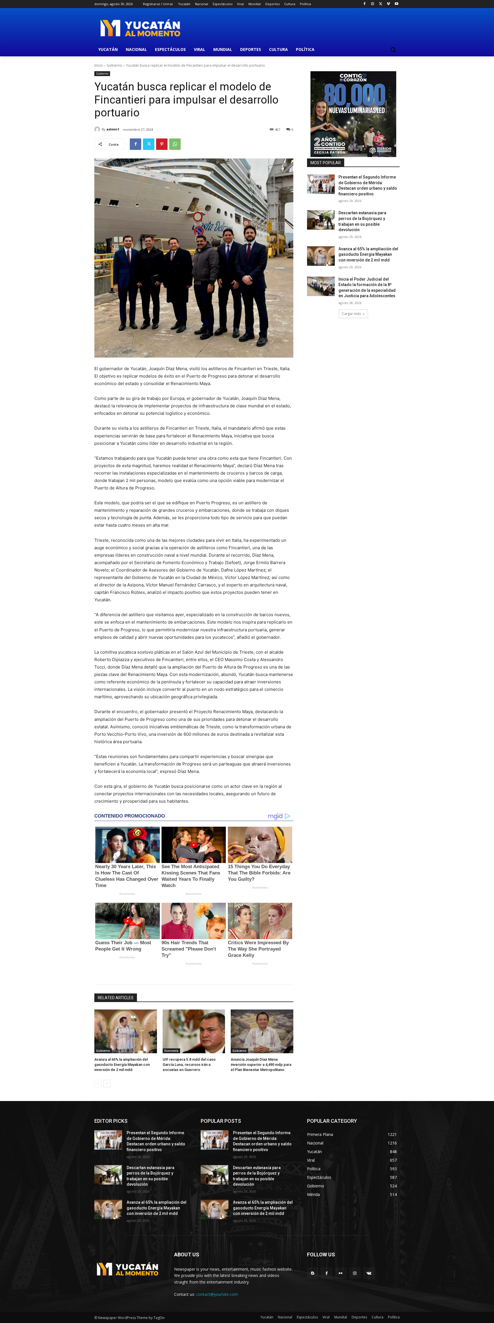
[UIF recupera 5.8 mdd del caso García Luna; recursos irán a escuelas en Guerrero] (194, 1031)
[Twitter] (380, 4)
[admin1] (98, 129)
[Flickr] (340, 1273)
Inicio (98, 65)
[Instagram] (372, 4)
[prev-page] (97, 1083)
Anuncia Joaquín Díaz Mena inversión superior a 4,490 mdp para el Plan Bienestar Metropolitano (261, 1064)
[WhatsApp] (175, 144)
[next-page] (107, 1083)
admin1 (112, 129)
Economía (171, 1051)
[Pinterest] (162, 144)
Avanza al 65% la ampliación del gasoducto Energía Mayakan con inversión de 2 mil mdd (122, 1064)
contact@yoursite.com (217, 1294)
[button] (393, 49)
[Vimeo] (388, 4)
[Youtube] (396, 4)
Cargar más (351, 313)
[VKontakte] (369, 1273)
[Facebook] (364, 4)
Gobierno (114, 65)
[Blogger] (312, 1273)
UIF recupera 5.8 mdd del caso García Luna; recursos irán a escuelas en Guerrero (189, 1064)
